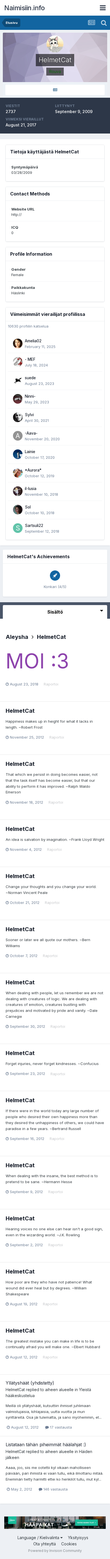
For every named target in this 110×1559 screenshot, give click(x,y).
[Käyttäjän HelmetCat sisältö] (55, 89)
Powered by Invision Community (55, 1550)
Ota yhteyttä (44, 1543)
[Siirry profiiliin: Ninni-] (18, 399)
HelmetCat (51, 636)
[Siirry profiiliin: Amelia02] (18, 343)
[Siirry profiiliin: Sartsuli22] (18, 528)
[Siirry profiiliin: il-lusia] (18, 491)
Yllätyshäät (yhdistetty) (30, 1383)
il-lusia (30, 488)
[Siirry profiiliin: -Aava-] (18, 436)
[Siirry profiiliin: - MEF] (18, 362)
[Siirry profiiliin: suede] (18, 380)
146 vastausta (55, 1489)
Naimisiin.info (24, 8)
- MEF (30, 359)
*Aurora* (33, 470)
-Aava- (31, 433)
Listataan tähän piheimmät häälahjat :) (46, 1444)
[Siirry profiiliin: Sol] (18, 509)
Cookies (69, 1543)
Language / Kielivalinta (38, 1537)
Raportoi (51, 684)
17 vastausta (60, 1427)
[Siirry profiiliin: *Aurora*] (18, 473)
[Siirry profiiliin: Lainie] (18, 454)
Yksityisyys (78, 1537)
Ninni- (30, 396)
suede (30, 378)
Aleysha (17, 636)
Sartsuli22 (34, 525)
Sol (28, 507)
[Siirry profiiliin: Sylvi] (18, 417)
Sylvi (29, 414)
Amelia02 (33, 341)
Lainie (30, 451)
